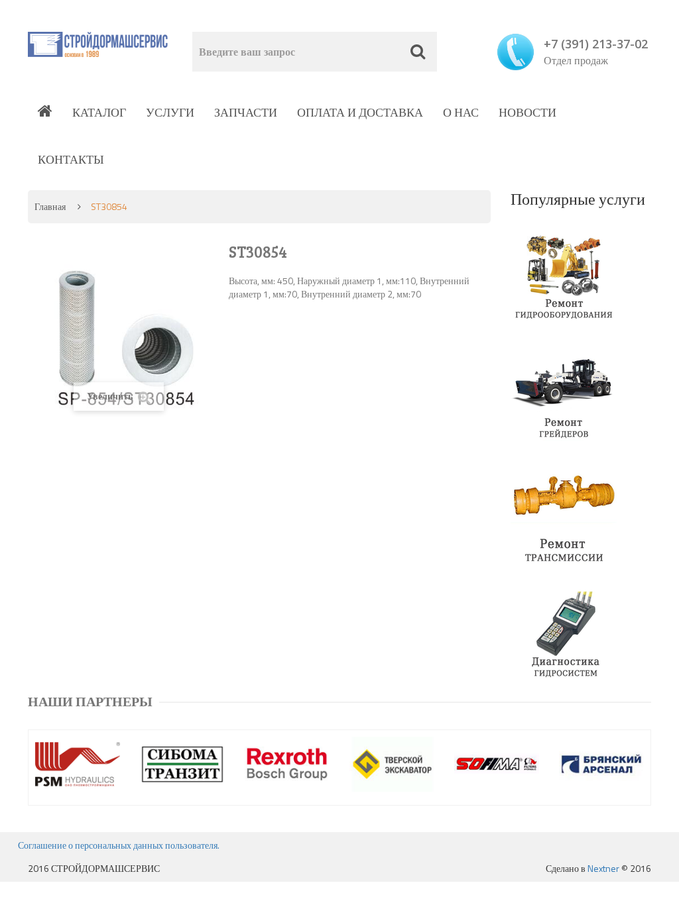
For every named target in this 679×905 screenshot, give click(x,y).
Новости (527, 112)
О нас (461, 112)
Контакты (71, 159)
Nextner (603, 868)
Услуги (170, 112)
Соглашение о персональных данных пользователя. (118, 845)
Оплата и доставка (360, 112)
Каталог (99, 112)
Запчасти (245, 112)
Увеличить (111, 396)
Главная (50, 206)
